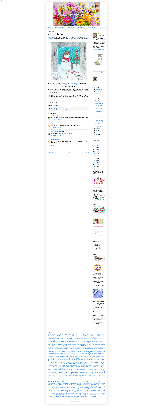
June (97, 128)
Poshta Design (64, 375)
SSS (101, 383)
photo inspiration (102, 372)
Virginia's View (70, 391)
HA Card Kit (93, 358)
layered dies (91, 362)
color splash (94, 347)
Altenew (58, 338)
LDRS (49, 363)
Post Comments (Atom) (59, 154)
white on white (85, 393)
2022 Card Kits (54, 337)
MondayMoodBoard (56, 366)
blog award (75, 341)
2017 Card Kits (81, 335)
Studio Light (88, 386)
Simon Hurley (102, 379)
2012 (95, 162)
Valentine (99, 390)
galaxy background (76, 356)
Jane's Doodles (83, 360)
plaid (91, 373)
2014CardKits (53, 335)
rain (77, 376)
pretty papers (84, 375)
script (52, 379)
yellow (82, 396)
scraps (100, 378)
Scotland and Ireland (71, 378)
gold (70, 358)
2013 (95, 160)
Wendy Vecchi (71, 393)
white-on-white (91, 393)
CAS (83, 344)
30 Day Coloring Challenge (82, 337)
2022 (95, 144)
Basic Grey (65, 340)
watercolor (93, 391)
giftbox (100, 356)
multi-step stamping (97, 366)
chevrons (70, 345)
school (65, 378)
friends (103, 355)
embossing (87, 353)
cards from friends (66, 344)
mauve (74, 365)
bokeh (97, 341)
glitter (68, 358)
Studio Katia (83, 386)
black (61, 341)
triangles (66, 390)
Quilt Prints (65, 376)
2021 (95, 145)
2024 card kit (65, 337)
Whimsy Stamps (77, 393)
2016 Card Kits (75, 335)
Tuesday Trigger (75, 390)
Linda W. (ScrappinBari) (56, 131)
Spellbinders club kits (69, 383)
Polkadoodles (50, 375)
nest (93, 368)
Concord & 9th (69, 348)
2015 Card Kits (60, 335)
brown (61, 342)
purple (53, 376)
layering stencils (98, 362)
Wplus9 (57, 396)
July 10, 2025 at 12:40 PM (56, 119)
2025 (95, 87)
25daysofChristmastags (72, 337)
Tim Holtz (59, 390)
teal (104, 387)
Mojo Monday (50, 366)
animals (70, 338)
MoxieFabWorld (88, 366)
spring (95, 383)
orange (87, 369)
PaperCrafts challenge (52, 372)
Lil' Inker (68, 363)
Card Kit (57, 344)
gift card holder (96, 356)
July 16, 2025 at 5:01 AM (56, 147)
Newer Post (50, 152)
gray (77, 358)
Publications (71, 27)
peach (83, 372)
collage (72, 347)
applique (87, 338)
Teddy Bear (59, 388)
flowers (91, 355)
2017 (95, 153)
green (79, 358)
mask (68, 365)
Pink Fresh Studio (74, 373)
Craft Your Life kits (101, 348)
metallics (91, 365)
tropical (69, 390)
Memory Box (79, 365)
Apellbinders (83, 338)
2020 (95, 147)
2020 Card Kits (100, 335)
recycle (89, 376)
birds (54, 341)
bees (83, 340)
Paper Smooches (87, 370)
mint (99, 365)
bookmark (100, 341)
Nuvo (56, 369)
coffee (70, 347)
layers (104, 362)
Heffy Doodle (56, 359)
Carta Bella (80, 344)
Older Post (87, 152)
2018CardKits (87, 335)
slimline (76, 381)
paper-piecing (101, 371)
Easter (63, 353)
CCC (63, 345)
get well (91, 356)
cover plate (90, 348)
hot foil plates (96, 359)
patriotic (69, 372)
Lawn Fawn (78, 362)
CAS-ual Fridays (88, 344)
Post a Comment (53, 149)
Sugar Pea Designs (94, 386)
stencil (92, 384)
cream (62, 349)
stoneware (59, 386)
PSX (102, 375)
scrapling (91, 378)
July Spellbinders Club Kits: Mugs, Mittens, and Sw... (99, 120)
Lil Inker (64, 363)
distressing (93, 351)
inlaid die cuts (57, 360)
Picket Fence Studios (56, 373)
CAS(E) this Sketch (95, 344)
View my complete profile (98, 49)
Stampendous (61, 384)
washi (85, 391)
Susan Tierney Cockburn (61, 387)
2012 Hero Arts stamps (79, 334)
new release (102, 368)
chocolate (78, 345)
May (97, 130)
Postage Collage (71, 375)
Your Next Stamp (87, 396)
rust (60, 378)
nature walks (77, 368)
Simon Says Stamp (54, 381)
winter (71, 109)
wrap (60, 396)
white (81, 393)
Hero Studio (73, 359)
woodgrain (93, 394)
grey (82, 358)
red (91, 376)
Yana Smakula (70, 396)
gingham (54, 358)
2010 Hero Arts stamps (61, 334)
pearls (86, 372)
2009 (95, 168)
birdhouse (50, 341)
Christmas (53, 109)
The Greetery (91, 388)
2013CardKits (96, 334)
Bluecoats (90, 341)
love (92, 363)
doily (101, 351)
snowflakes (86, 381)
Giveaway (58, 358)
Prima (100, 375)
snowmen (62, 109)
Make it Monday (98, 363)
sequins (63, 379)
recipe (87, 376)
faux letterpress (53, 355)
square (98, 383)
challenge (66, 345)
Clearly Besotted (64, 347)
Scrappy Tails (96, 378)
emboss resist (81, 353)
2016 (95, 155)
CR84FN (95, 348)
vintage (62, 391)
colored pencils (60, 348)
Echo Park (67, 353)
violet (66, 391)
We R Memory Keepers (54, 393)
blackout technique (67, 341)
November (98, 91)
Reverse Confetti (96, 376)
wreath (63, 396)
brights (55, 342)
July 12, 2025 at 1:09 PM (56, 135)
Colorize (64, 348)
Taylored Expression (87, 387)
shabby (66, 379)
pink (62, 373)
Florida (63, 355)
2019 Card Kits (94, 335)
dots (61, 353)
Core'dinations (85, 348)
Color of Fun (89, 347)
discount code (69, 351)
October (97, 93)
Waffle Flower (76, 391)
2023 (95, 142)
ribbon (101, 376)
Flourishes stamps (85, 355)
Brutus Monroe (72, 342)
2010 (95, 166)
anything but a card (76, 338)
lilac (71, 363)
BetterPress (87, 340)
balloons (61, 340)
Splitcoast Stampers (85, 383)
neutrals (95, 368)
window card (103, 393)
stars (89, 384)
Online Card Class (73, 369)
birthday (58, 341)
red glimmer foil (74, 84)
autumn (50, 340)
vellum (103, 390)
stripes (79, 386)
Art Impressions (95, 338)
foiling (97, 355)
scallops (62, 378)
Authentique (103, 338)
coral (81, 348)
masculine (65, 365)
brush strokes (66, 342)
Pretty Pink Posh (91, 375)
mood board (76, 366)
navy (83, 368)
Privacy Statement (92, 27)
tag (71, 387)
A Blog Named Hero (95, 337)
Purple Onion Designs (59, 376)
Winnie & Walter (60, 394)
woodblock (77, 394)
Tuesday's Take (82, 390)
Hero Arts (68, 359)
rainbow (80, 376)
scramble (76, 378)
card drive (53, 344)
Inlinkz (61, 360)
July (96, 98)
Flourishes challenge (77, 355)
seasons (58, 379)
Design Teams (80, 27)
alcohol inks (53, 338)
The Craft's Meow (82, 388)
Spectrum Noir (54, 383)
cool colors (75, 348)
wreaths (66, 396)
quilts (76, 376)
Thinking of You (98, 108)
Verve (57, 391)
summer (99, 386)
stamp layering (54, 384)
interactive (76, 360)
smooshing (80, 381)
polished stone (102, 373)
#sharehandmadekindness (52, 334)
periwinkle (96, 372)
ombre (62, 369)
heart (49, 359)
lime (80, 363)
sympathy (68, 387)
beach (72, 340)
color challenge (83, 347)
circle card (88, 345)
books (104, 341)
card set (60, 344)
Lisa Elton (53, 115)
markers (60, 365)
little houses (88, 363)
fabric (96, 353)
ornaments (94, 369)
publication (50, 376)
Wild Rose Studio (97, 393)
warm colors (82, 391)
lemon (52, 363)
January (97, 137)
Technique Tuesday (52, 388)
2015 (95, 157)
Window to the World (52, 394)
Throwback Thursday (52, 390)
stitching (54, 386)
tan (82, 387)
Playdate (97, 373)
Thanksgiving (74, 388)
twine (95, 390)
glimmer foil (58, 109)
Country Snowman (73, 38)
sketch (63, 381)
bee (81, 340)
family (101, 353)
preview (96, 375)
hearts (52, 359)
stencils (50, 386)
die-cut (54, 351)
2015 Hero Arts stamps (68, 335)
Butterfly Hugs (98, 123)
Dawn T (52, 123)
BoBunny (94, 341)
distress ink (74, 351)
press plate (79, 375)
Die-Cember (50, 351)
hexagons (78, 359)
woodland (98, 394)
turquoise (92, 390)
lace (64, 362)
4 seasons (89, 337)
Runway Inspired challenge (54, 378)
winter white (70, 394)
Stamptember (73, 384)
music (49, 368)
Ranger (83, 376)
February (98, 136)
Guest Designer (87, 358)
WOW (54, 396)
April (97, 132)
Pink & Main (66, 373)
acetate (101, 337)
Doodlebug (53, 353)
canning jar (100, 342)
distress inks (80, 351)
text (63, 388)
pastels (65, 372)
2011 (95, 164)
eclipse (71, 353)
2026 (95, 85)
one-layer (66, 369)
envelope (93, 353)
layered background (85, 362)
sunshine (54, 387)
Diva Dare (98, 351)
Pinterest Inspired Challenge (85, 373)
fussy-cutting (69, 356)
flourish (66, 355)
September (98, 95)
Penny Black (91, 372)
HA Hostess (98, 358)
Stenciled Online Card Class (99, 384)
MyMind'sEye (71, 368)
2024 (95, 140)
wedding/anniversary (63, 393)
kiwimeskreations (55, 139)
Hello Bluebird (62, 359)
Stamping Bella (67, 384)
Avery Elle (55, 340)
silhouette (92, 379)
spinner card (76, 383)
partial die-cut (58, 372)
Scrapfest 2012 (87, 378)
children (74, 345)
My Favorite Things (56, 368)
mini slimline (95, 365)
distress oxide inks (87, 351)
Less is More (55, 363)
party (62, 372)
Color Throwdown (101, 347)
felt (60, 355)
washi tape (88, 391)
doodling (58, 353)
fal (98, 353)
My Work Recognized (59, 27)
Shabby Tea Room (72, 379)
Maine (94, 363)
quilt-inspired (71, 376)
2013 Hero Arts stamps (88, 334)
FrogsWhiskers (50, 356)
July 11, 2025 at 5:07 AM (56, 127)
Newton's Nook (51, 369)
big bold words (93, 340)
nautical (80, 368)
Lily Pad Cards (75, 363)
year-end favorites (77, 396)
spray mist (91, 383)
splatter (80, 383)
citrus (94, 345)
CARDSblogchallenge (73, 344)
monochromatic (63, 366)
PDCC (80, 372)
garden (81, 356)
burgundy (82, 342)
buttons (95, 342)
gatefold (85, 356)
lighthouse (60, 363)
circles (92, 345)
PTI (104, 375)
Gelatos (88, 356)
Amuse (62, 338)
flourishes (70, 355)
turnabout (87, 390)
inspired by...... (70, 360)
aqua (90, 338)
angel (65, 338)
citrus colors (98, 345)
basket (69, 340)
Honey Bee (89, 359)
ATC (99, 338)
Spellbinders (67, 109)
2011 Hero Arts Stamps (70, 334)
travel (63, 390)
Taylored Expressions (97, 387)
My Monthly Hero (65, 368)
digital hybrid (64, 351)
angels (67, 338)
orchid (91, 369)
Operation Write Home (81, 369)
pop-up (54, 375)
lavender (67, 362)
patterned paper (75, 372)
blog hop (79, 341)
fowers (101, 355)
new (98, 368)
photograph (50, 373)
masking (71, 365)
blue (87, 341)
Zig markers (94, 396)
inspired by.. (65, 360)
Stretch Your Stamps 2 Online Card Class (69, 386)
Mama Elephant (55, 365)
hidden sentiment (83, 359)
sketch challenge (68, 381)
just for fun (88, 360)
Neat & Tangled (88, 368)
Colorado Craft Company (52, 348)
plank (94, 373)
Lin (99, 33)
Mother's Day (82, 366)
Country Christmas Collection (62, 95)
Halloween (102, 358)
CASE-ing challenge (54, 345)
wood (74, 394)
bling (72, 341)
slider (73, 381)
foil (95, 355)
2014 (95, 158)
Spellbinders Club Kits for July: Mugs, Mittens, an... (100, 116)
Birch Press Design (101, 340)
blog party (83, 341)
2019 (95, 149)
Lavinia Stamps (71, 362)
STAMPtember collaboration (82, 384)
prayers (76, 375)
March (97, 134)
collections (76, 347)
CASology (60, 345)
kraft (61, 362)
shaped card (88, 379)
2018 (95, 151)
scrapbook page (81, 378)
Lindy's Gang (83, 363)
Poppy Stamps (58, 375)
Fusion (64, 356)
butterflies (87, 342)
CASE (100, 344)
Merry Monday (86, 365)
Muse (104, 366)
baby (58, 340)
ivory (79, 360)
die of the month (101, 349)
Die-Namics (59, 351)
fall (99, 353)
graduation (74, 358)
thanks (69, 388)
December (98, 89)
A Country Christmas (99, 113)
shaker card (82, 379)
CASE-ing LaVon (99, 103)
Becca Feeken (77, 340)
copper (78, 348)
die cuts (95, 350)
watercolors (98, 391)
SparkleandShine (97, 381)
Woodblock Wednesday (85, 394)
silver (96, 379)
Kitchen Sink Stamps (56, 362)
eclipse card (74, 353)
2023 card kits (60, 337)
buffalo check (77, 342)
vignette (59, 391)
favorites (58, 355)
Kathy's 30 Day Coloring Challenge (97, 360)
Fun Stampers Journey (58, 356)
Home (49, 27)
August (97, 96)
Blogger (82, 401)
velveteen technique (52, 391)
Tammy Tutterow (76, 387)
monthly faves (70, 366)
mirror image (103, 365)
